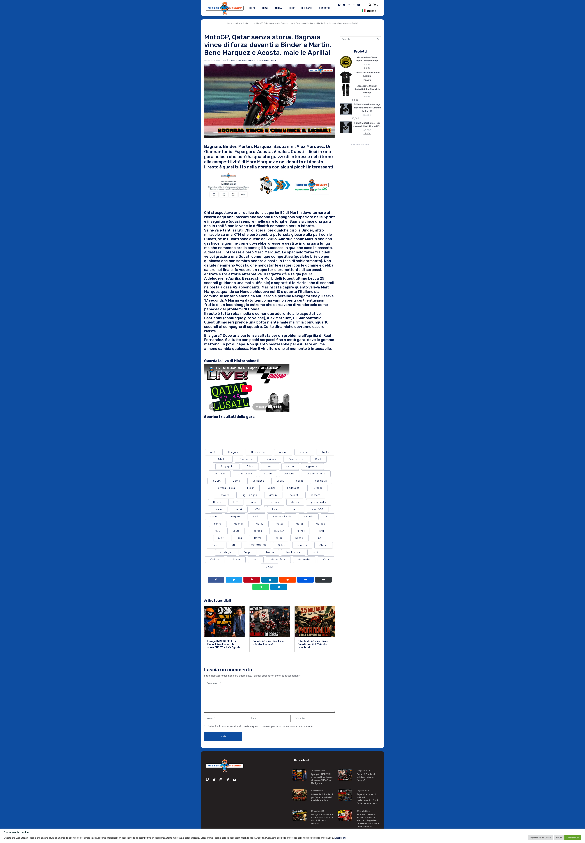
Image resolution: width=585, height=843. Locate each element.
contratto (220, 473)
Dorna (236, 480)
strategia (225, 552)
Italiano (371, 10)
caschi (270, 466)
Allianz (283, 452)
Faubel (271, 487)
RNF (234, 545)
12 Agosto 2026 (363, 771)
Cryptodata (245, 473)
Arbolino (223, 459)
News (265, 8)
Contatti (324, 8)
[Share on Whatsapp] (260, 587)
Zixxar (269, 566)
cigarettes (312, 466)
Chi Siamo (306, 8)
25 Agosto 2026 (318, 771)
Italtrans (274, 502)
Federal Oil (293, 487)
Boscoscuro (296, 459)
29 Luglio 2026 (317, 811)
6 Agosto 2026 (317, 791)
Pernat (300, 530)
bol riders (270, 459)
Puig (239, 538)
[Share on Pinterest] (251, 580)
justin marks (318, 502)
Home (252, 8)
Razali (258, 538)
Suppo (247, 552)
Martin (256, 516)
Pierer (320, 530)
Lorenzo (294, 509)
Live (274, 509)
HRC (235, 502)
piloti (221, 538)
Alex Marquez (259, 452)
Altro (233, 60)
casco (290, 466)
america (304, 452)
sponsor (302, 545)
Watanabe (304, 559)
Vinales (236, 559)
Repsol (299, 538)
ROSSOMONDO (257, 545)
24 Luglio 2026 (363, 811)
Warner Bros (278, 559)
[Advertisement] (360, 202)
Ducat (280, 480)
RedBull (278, 538)
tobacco (269, 552)
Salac (281, 545)
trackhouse (293, 552)
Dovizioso (258, 480)
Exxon (251, 487)
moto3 (280, 523)
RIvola (215, 545)
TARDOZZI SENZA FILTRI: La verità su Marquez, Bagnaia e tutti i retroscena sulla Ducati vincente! (368, 820)
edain (299, 480)
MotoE (300, 523)
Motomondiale (248, 60)
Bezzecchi (246, 459)
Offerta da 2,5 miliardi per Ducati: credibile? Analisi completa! (322, 797)
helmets (315, 495)
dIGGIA (217, 480)
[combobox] (369, 10)
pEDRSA (279, 530)
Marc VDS (317, 509)
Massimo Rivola (282, 516)
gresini (273, 495)
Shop (291, 8)
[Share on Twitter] (234, 580)
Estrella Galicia (226, 487)
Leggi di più (340, 838)
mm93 (218, 523)
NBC (217, 530)
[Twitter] (344, 4)
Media (278, 8)
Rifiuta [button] (559, 838)
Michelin (309, 516)
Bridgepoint (227, 466)
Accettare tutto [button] (572, 838)
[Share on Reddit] (287, 580)
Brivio (250, 466)
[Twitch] (339, 4)
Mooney (239, 523)
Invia (223, 736)
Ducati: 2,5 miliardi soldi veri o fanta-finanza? (366, 777)
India (254, 502)
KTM (257, 509)
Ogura (236, 530)
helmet (294, 495)
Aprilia (325, 452)
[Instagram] (349, 4)
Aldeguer (232, 452)
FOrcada (317, 487)
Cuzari (268, 473)
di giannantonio (316, 473)
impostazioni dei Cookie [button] (540, 838)
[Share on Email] (323, 580)
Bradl (318, 459)
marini (213, 516)
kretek (239, 509)
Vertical (214, 559)
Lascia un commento (266, 60)
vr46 (256, 559)
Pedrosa (257, 530)
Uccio (315, 552)
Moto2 (260, 523)
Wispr (326, 559)
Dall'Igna (289, 473)
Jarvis (295, 502)
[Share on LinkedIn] (269, 580)
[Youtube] (358, 4)
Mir (327, 516)
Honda (217, 502)
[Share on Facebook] (216, 580)
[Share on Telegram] (278, 587)
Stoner (323, 545)
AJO (212, 452)
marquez (235, 516)
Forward (224, 495)
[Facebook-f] (353, 4)
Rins (318, 538)
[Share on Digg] (305, 580)
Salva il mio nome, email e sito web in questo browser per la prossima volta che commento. (261, 726)
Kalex (219, 509)
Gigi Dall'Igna (249, 495)
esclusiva (321, 480)
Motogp (320, 523)
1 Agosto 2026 (363, 791)
